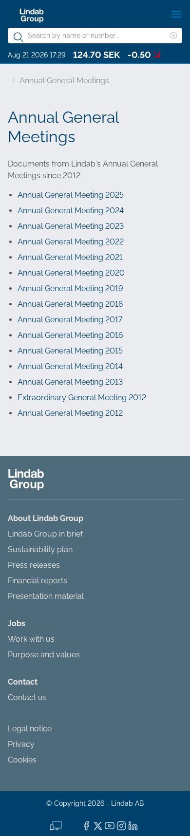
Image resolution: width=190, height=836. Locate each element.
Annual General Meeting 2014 (70, 366)
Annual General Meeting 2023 (71, 226)
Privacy (21, 744)
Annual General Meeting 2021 (70, 257)
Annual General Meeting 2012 (70, 413)
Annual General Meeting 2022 (71, 241)
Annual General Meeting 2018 (70, 304)
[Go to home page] (32, 15)
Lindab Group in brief (45, 534)
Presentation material (46, 596)
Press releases (34, 565)
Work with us (31, 639)
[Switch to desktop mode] (56, 824)
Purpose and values (44, 654)
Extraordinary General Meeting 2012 (82, 397)
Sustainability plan (40, 549)
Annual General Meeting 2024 (71, 210)
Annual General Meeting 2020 (71, 273)
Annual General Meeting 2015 (70, 350)
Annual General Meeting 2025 (71, 195)
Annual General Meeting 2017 (70, 319)
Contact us (27, 697)
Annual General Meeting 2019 (70, 288)
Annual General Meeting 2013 (70, 382)
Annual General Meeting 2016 (70, 335)
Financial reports (37, 580)
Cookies (22, 759)
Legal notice (30, 728)
